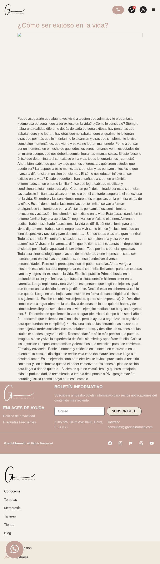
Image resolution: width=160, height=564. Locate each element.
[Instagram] (120, 443)
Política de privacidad (19, 416)
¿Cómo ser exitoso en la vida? (63, 25)
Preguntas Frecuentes (19, 422)
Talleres (10, 516)
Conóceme (12, 491)
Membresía (12, 508)
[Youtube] (152, 443)
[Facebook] (110, 443)
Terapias (10, 499)
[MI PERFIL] (143, 9)
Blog (7, 533)
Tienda (9, 524)
